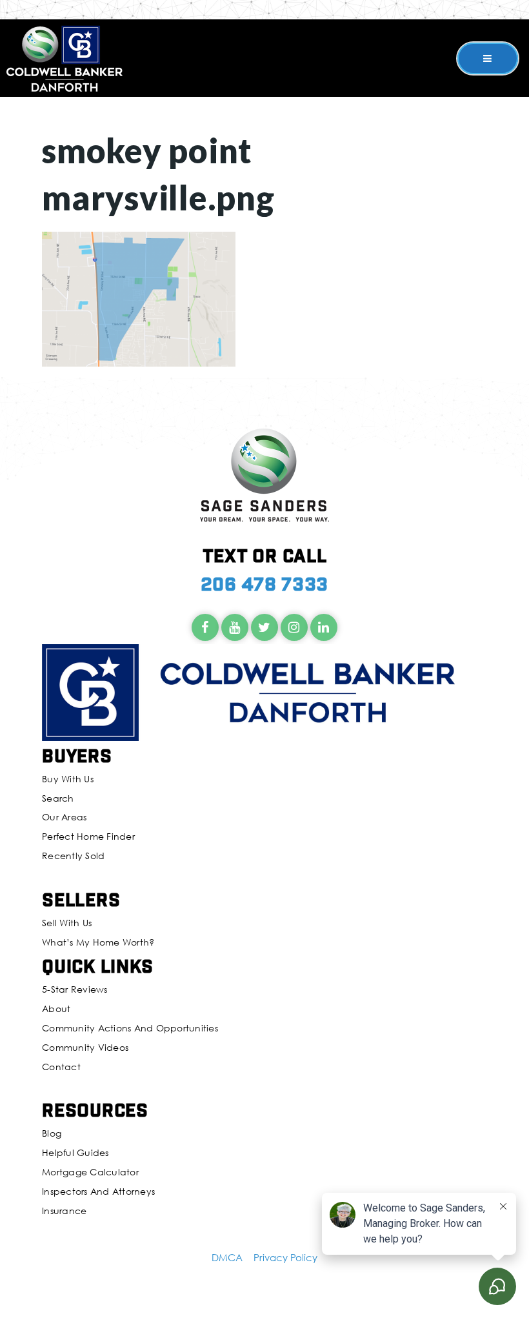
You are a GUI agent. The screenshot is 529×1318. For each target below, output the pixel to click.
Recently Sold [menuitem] (73, 855)
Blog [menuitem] (51, 1133)
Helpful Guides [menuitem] (75, 1152)
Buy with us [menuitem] (68, 778)
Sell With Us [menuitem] (67, 922)
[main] (264, 183)
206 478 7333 (264, 583)
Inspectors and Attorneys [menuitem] (98, 1191)
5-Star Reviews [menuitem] (75, 989)
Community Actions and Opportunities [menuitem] (130, 1027)
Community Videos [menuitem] (85, 1047)
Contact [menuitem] (61, 1066)
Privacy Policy (285, 1257)
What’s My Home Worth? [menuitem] (98, 942)
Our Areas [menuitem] (64, 816)
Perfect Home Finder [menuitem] (88, 836)
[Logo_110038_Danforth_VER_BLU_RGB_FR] (64, 57)
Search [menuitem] (58, 798)
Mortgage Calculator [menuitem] (90, 1171)
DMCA (227, 1257)
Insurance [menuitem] (64, 1210)
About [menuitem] (56, 1008)
